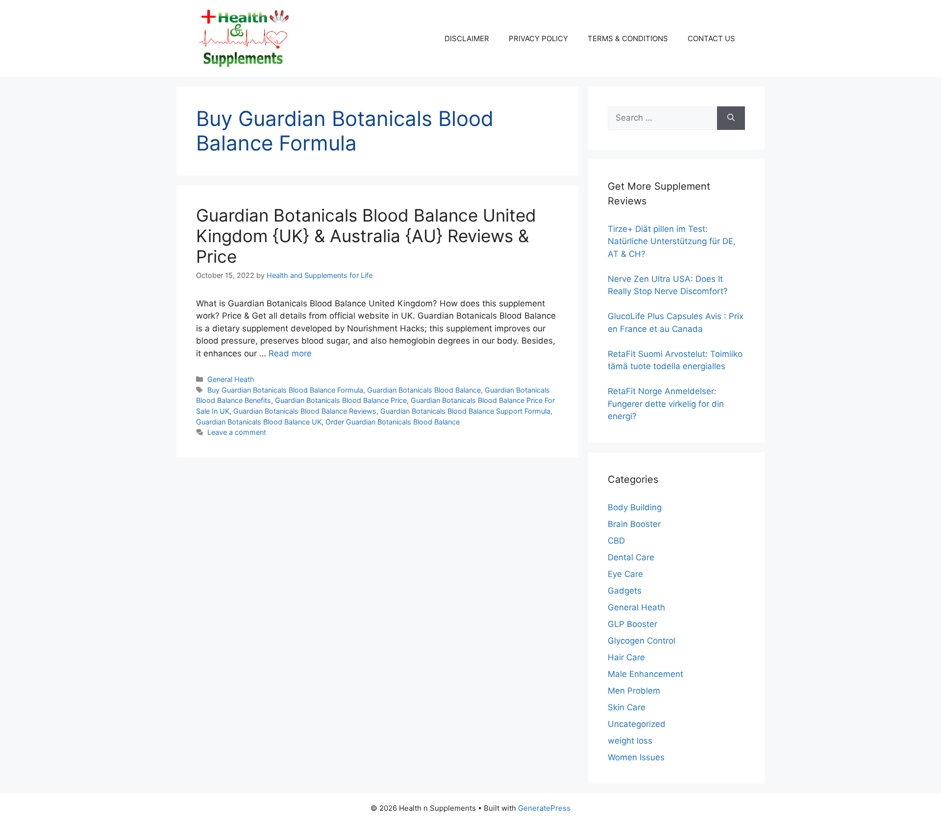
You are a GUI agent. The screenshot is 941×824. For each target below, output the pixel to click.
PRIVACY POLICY (538, 38)
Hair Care (626, 657)
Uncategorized (637, 724)
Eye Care (625, 574)
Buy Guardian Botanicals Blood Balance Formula (285, 390)
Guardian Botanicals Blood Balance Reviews (304, 411)
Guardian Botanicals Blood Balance (424, 390)
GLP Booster (632, 624)
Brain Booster (634, 524)
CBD (616, 541)
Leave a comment (236, 432)
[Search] (731, 118)
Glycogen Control (641, 641)
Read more (290, 353)
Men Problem (634, 691)
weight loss (630, 741)
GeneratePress (544, 808)
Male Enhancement (645, 674)
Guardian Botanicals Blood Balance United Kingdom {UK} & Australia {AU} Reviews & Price (366, 236)
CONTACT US (711, 38)
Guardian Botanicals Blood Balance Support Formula (465, 411)
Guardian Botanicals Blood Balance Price (341, 400)
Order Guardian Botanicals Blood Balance (392, 422)
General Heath (230, 379)
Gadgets (625, 591)
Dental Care (631, 557)
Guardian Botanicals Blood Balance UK (259, 422)
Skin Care (626, 707)
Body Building (635, 507)
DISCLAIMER (467, 38)
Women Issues (636, 757)
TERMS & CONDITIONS (628, 38)
